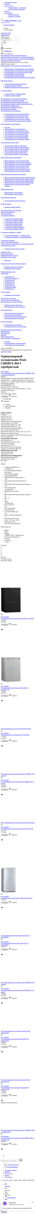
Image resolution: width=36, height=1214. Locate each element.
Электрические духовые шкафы (15, 94)
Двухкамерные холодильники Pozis (16, 134)
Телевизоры (5, 273)
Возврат (7, 1172)
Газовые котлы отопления (13, 325)
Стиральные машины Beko (13, 225)
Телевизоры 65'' (10, 285)
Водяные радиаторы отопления (11, 330)
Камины (3, 335)
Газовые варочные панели (13, 85)
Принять (4, 1212)
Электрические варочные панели (15, 84)
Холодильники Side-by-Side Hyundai (16, 147)
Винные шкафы (6, 204)
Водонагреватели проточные (14, 313)
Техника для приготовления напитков (13, 263)
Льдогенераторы (6, 214)
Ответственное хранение (16, 9)
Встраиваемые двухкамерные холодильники (19, 70)
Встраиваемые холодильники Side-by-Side (18, 72)
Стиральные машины (8, 215)
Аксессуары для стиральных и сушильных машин (17, 244)
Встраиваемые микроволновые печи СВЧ (14, 102)
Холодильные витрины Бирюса (15, 201)
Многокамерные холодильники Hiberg (17, 171)
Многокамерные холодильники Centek (17, 169)
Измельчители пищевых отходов (11, 107)
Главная (7, 341)
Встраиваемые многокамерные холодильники (20, 77)
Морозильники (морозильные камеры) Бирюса (20, 177)
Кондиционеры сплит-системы (15, 307)
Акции (7, 1175)
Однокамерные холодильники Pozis (16, 116)
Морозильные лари (7, 189)
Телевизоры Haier (10, 287)
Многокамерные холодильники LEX (17, 167)
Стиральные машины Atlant (14, 219)
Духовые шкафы (6, 90)
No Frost (7, 127)
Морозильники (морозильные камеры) (13, 174)
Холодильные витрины (8, 197)
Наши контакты (13, 14)
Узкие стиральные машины (10, 242)
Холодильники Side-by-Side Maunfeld (17, 149)
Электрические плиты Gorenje (14, 249)
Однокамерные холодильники (11, 111)
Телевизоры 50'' (10, 282)
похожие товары (6, 351)
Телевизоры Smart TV (12, 278)
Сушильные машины (8, 240)
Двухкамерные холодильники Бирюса (17, 132)
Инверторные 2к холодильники (15, 129)
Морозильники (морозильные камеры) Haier (19, 182)
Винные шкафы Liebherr (13, 207)
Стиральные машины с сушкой (11, 232)
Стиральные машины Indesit (14, 220)
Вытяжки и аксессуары (8, 257)
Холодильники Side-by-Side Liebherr (16, 154)
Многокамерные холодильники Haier (17, 161)
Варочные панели (6, 81)
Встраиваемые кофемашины (10, 105)
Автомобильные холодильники (11, 210)
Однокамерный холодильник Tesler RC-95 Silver (16, 898)
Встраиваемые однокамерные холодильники (19, 69)
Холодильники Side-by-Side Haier (15, 146)
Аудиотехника (5, 292)
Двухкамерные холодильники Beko (16, 137)
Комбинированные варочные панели (17, 87)
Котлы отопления (6, 321)
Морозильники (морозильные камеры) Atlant (19, 179)
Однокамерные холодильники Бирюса (17, 114)
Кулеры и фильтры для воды (14, 267)
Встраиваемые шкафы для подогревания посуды (17, 104)
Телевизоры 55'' (10, 283)
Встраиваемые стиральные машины (12, 100)
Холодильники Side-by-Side (10, 142)
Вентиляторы (5, 331)
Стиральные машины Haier (13, 224)
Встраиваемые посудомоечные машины (14, 99)
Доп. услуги (9, 1173)
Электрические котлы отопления (15, 326)
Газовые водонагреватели (13, 315)
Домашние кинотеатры (12, 295)
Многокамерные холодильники (11, 157)
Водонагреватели (6, 310)
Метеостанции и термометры (10, 338)
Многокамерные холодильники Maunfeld (18, 164)
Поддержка (8, 1177)
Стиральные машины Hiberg (14, 229)
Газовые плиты (6, 252)
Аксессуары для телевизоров (10, 300)
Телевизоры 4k (9, 277)
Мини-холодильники (8, 212)
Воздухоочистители (7, 336)
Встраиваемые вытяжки (9, 109)
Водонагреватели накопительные (15, 316)
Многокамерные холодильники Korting (17, 162)
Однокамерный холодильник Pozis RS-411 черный (17, 618)
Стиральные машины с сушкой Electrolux (18, 237)
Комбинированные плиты (9, 255)
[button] (2, 46)
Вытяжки (8, 260)
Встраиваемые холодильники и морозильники (16, 66)
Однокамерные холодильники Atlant (17, 117)
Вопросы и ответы (14, 16)
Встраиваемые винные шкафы (15, 76)
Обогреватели (5, 333)
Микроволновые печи (8, 272)
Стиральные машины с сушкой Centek (17, 235)
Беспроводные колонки (8, 298)
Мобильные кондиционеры (14, 305)
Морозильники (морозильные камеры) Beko (19, 181)
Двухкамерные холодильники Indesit (17, 136)
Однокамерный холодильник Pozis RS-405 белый (17, 829)
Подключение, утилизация (17, 7)
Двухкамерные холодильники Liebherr (17, 139)
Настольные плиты (7, 254)
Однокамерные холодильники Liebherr (17, 119)
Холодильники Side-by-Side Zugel (16, 152)
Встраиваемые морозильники (14, 74)
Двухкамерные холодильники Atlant (16, 131)
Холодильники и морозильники (15, 343)
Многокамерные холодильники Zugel (17, 166)
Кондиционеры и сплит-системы (11, 302)
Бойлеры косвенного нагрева (14, 318)
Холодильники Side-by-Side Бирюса (16, 151)
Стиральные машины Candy (14, 222)
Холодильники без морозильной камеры (18, 121)
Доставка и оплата (11, 1170)
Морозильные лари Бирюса (14, 192)
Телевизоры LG (10, 289)
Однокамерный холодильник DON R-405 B (15, 735)
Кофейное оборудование (13, 268)
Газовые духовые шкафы (13, 95)
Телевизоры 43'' (10, 280)
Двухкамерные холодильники (10, 124)
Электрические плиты (8, 245)
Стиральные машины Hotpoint (14, 227)
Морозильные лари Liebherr (14, 194)
